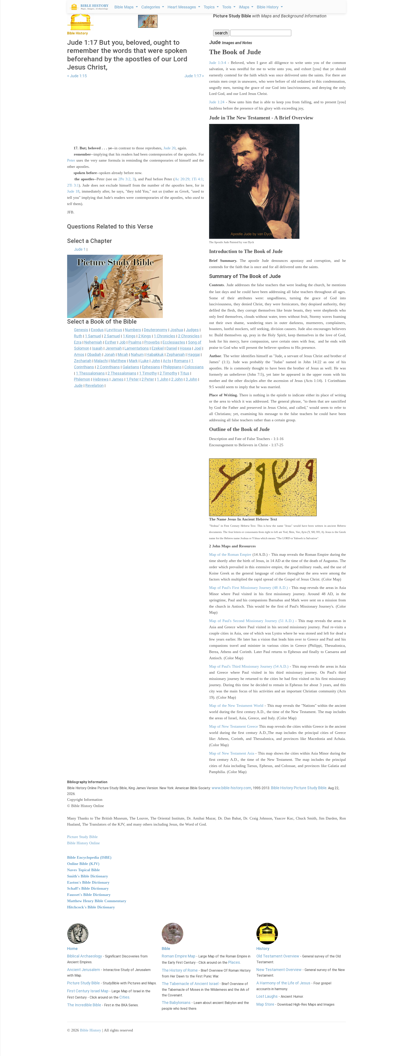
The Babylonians (176, 1002)
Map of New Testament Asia (231, 753)
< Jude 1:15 (77, 76)
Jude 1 (80, 249)
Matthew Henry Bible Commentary (96, 901)
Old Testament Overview (277, 956)
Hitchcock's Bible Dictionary (91, 907)
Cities (124, 997)
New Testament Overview (279, 969)
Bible (166, 948)
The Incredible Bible (84, 1005)
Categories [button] (151, 6)
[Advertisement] (135, 109)
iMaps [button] (244, 6)
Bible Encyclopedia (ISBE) (89, 857)
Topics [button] (210, 6)
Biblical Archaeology (84, 956)
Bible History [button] (268, 6)
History (262, 948)
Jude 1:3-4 (217, 62)
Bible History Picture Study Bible (299, 788)
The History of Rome (180, 970)
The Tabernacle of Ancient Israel (190, 983)
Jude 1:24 (216, 102)
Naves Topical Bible (83, 870)
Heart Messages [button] (182, 6)
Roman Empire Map (178, 956)
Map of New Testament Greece (233, 726)
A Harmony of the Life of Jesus (283, 983)
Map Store (265, 1004)
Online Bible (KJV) (83, 863)
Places (234, 962)
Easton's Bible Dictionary (88, 882)
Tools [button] (227, 6)
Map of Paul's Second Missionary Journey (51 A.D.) (251, 621)
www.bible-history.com (231, 788)
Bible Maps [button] (124, 6)
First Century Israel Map (87, 991)
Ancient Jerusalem (83, 969)
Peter (71, 160)
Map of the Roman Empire (230, 554)
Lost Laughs (267, 996)
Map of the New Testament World (236, 705)
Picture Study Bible (83, 983)
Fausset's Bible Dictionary (89, 894)
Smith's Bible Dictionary (87, 876)
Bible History (90, 1030)
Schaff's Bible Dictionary (88, 888)
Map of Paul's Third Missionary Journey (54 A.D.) (248, 666)
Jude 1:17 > (194, 76)
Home (72, 948)
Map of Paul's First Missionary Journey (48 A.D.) (248, 587)
